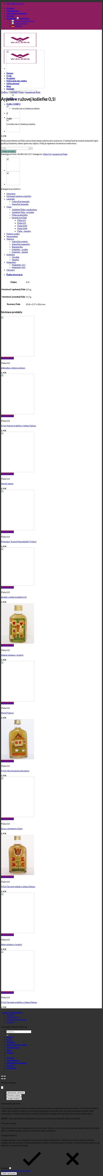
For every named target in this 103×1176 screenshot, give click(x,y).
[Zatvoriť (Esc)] (2, 1076)
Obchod (13, 92)
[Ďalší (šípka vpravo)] (5, 1078)
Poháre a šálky (13, 233)
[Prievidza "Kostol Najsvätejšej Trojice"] (17, 529)
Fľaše (21, 92)
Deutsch (18, 26)
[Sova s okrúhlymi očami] (17, 816)
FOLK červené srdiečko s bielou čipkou (19, 1002)
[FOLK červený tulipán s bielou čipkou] (17, 874)
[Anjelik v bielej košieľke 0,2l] (17, 584)
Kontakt (10, 16)
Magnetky (11, 262)
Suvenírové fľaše (32, 92)
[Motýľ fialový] (17, 700)
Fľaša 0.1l (47, 154)
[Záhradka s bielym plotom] (17, 355)
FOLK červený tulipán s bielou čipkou (18, 886)
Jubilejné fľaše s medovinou (24, 209)
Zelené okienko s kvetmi (12, 655)
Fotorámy (10, 193)
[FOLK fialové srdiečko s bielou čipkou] (17, 413)
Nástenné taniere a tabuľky (18, 196)
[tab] (54, 274)
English (23, 23)
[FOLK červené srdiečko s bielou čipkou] (17, 990)
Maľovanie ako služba (16, 1044)
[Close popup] (2, 1087)
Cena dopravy (12, 10)
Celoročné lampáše (20, 201)
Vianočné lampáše (20, 204)
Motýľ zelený (7, 483)
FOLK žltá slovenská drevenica (15, 770)
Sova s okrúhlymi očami (12, 828)
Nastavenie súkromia (16, 1093)
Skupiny (15, 259)
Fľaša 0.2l (21, 223)
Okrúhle (15, 257)
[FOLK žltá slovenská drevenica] (17, 758)
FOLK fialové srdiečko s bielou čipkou (18, 425)
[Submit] (7, 1035)
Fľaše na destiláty (20, 215)
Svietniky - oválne (20, 249)
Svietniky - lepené (20, 252)
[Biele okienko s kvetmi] (17, 932)
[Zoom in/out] (5, 1076)
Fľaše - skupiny (24, 231)
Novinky (10, 8)
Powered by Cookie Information (16, 1170)
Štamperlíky (17, 247)
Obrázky (10, 270)
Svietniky (10, 254)
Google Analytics (14, 1099)
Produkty (10, 1042)
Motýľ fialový (7, 713)
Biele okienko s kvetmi (11, 944)
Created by (11, 1012)
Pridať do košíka (8, 151)
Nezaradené (12, 236)
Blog (8, 1050)
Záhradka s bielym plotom (13, 368)
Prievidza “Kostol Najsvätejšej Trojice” (19, 541)
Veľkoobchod (12, 1047)
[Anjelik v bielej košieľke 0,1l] (13, 131)
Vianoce (10, 239)
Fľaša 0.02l (22, 225)
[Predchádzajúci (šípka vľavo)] (2, 1078)
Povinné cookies (14, 1096)
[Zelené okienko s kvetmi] (17, 642)
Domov (4, 92)
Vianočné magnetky (21, 244)
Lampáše (10, 199)
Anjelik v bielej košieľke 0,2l (14, 597)
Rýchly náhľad (7, 358)
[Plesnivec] (13, 117)
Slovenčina (11, 18)
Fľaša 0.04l (22, 228)
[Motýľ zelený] (17, 471)
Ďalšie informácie (14, 274)
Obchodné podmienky (16, 13)
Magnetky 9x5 (18, 267)
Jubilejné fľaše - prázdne (23, 212)
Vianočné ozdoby (20, 241)
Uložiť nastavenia (9, 1173)
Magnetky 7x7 (18, 264)
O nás (9, 1039)
